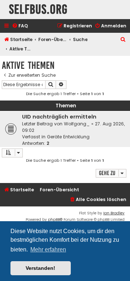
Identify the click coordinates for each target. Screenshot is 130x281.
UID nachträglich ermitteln (59, 116)
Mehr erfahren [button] (48, 249)
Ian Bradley (114, 213)
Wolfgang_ (77, 124)
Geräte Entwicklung (68, 137)
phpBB (54, 219)
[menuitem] (20, 26)
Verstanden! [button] (40, 268)
